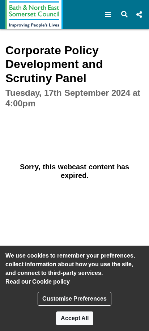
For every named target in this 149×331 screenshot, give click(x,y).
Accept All (75, 318)
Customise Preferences (74, 299)
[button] (108, 14)
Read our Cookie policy (37, 282)
